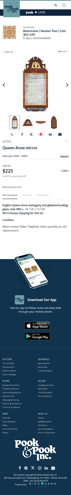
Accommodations (45, 429)
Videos (5, 432)
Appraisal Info (44, 363)
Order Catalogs (9, 374)
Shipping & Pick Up (10, 400)
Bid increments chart (12, 186)
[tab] (10, 196)
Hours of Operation (46, 432)
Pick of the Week (9, 429)
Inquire (64, 156)
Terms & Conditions (11, 407)
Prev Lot (9, 51)
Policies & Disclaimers (12, 403)
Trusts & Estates (45, 370)
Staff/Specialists (45, 421)
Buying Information (10, 385)
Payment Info (8, 396)
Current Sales (8, 363)
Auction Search (9, 370)
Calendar (6, 418)
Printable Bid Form (10, 388)
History (41, 418)
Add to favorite (67, 142)
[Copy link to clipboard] (12, 134)
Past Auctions (8, 367)
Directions (42, 425)
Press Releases (9, 421)
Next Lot (62, 51)
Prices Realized (45, 396)
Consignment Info (46, 385)
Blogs (4, 425)
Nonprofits (42, 367)
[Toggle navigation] (64, 5)
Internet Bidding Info (11, 392)
